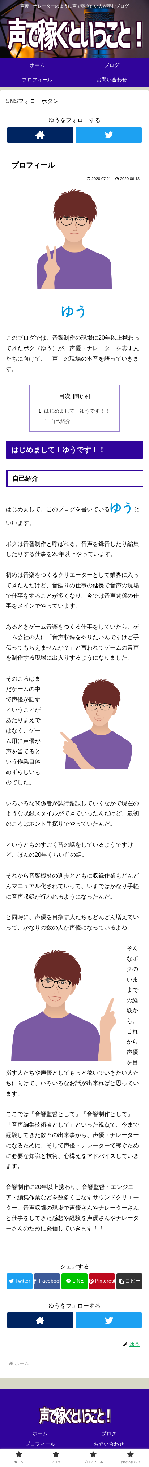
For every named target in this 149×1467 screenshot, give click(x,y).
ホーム (40, 1433)
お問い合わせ (109, 1444)
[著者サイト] (40, 135)
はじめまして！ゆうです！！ (77, 411)
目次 (65, 396)
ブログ (108, 1433)
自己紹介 (60, 421)
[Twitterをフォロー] (109, 135)
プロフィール (40, 1444)
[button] (129, 1281)
